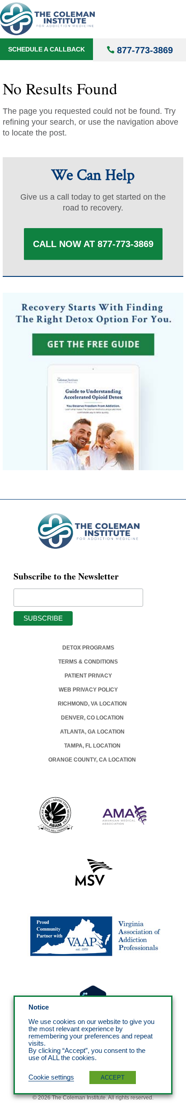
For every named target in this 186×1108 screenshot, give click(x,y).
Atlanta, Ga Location (92, 732)
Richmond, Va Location (92, 704)
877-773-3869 (145, 50)
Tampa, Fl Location (92, 746)
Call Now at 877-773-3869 (93, 244)
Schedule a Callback (46, 49)
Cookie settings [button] (51, 1077)
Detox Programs (88, 648)
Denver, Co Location (92, 718)
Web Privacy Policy (88, 690)
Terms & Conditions (88, 662)
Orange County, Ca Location (92, 760)
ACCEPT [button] (113, 1077)
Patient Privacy (88, 676)
